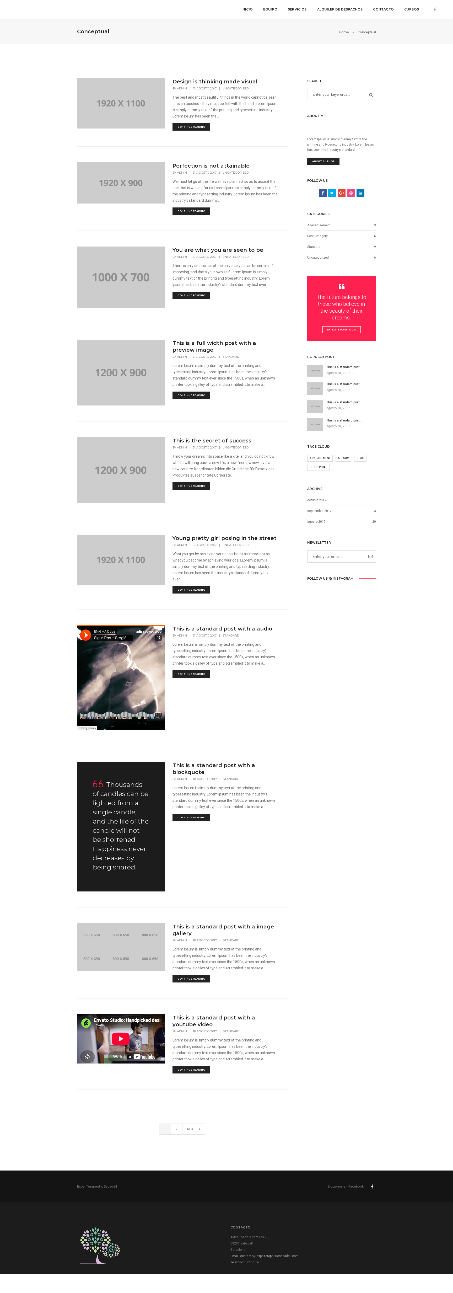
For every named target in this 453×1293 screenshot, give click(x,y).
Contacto (383, 9)
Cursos (411, 9)
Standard (231, 357)
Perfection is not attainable (211, 166)
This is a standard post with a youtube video (213, 1021)
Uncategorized (236, 88)
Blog (360, 458)
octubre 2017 (316, 500)
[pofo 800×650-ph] (91, 935)
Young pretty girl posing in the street (224, 538)
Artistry (343, 458)
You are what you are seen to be (217, 250)
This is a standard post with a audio (222, 629)
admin (182, 88)
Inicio (247, 9)
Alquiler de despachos (340, 9)
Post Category (317, 236)
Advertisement (320, 458)
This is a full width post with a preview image (214, 346)
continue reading (191, 126)
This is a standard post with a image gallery (223, 930)
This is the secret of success (211, 440)
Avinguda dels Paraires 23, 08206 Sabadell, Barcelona (249, 1243)
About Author (323, 161)
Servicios (297, 9)
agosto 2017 (316, 521)
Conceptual (318, 467)
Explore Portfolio (341, 329)
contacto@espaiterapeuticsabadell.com (269, 1256)
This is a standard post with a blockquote (213, 768)
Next (191, 1129)
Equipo (270, 9)
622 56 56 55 (254, 1262)
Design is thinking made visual (214, 81)
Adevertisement (319, 225)
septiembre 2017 (319, 511)
